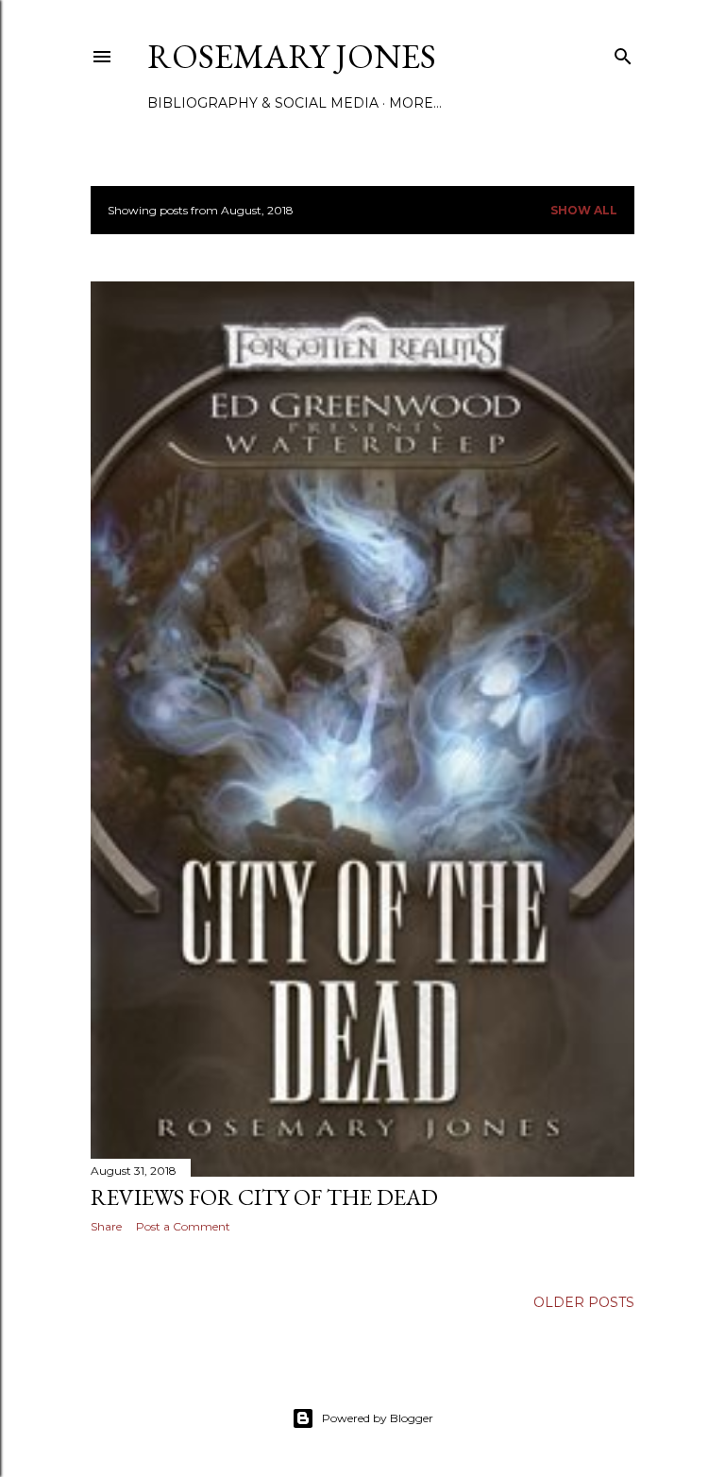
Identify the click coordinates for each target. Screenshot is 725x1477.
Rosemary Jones (291, 56)
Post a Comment (183, 1226)
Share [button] (106, 1226)
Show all (583, 210)
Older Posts (583, 1302)
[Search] (623, 52)
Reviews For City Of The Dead (264, 1197)
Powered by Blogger (377, 1418)
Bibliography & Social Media (263, 102)
